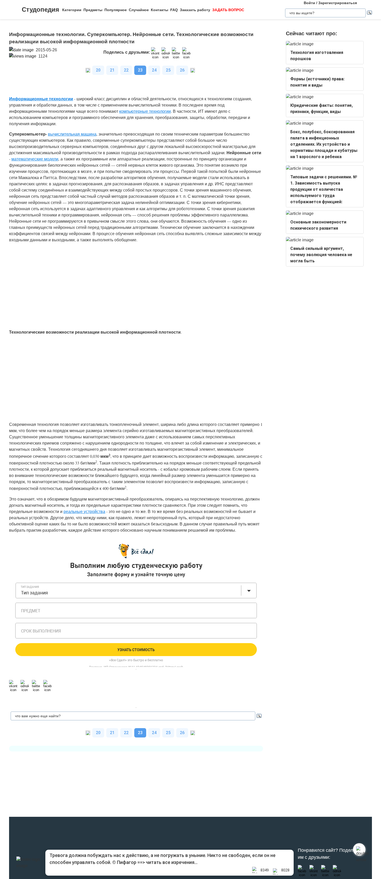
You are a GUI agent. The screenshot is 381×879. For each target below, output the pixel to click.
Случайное (139, 10)
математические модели (34, 158)
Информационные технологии (41, 99)
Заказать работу (195, 10)
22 (126, 70)
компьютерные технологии (145, 111)
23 (140, 70)
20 (98, 70)
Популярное (115, 10)
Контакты (159, 10)
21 (112, 70)
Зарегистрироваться (337, 3)
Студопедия (40, 9)
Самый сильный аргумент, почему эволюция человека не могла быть (321, 254)
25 (168, 70)
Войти (309, 3)
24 (154, 70)
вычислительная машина (72, 134)
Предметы (92, 10)
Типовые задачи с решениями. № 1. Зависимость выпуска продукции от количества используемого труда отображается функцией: (323, 189)
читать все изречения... (171, 862)
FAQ (174, 10)
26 (182, 70)
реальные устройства (84, 511)
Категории (71, 10)
